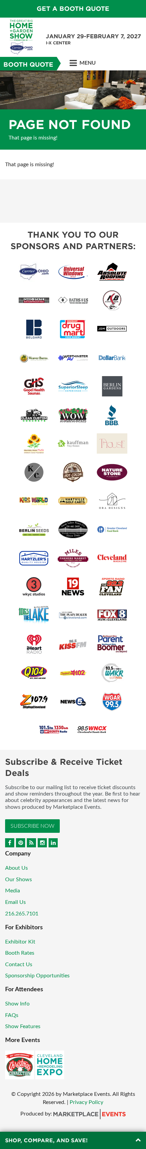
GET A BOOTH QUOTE (73, 8)
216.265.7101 (21, 913)
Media (12, 890)
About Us (16, 868)
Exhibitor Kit (20, 942)
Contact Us (18, 964)
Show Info (17, 1003)
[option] (73, 110)
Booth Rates (19, 953)
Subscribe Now (32, 826)
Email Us (15, 902)
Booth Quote (28, 64)
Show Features (22, 1026)
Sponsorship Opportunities (37, 975)
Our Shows (18, 879)
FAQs (11, 1015)
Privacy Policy (86, 1102)
